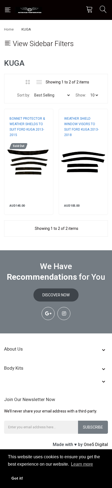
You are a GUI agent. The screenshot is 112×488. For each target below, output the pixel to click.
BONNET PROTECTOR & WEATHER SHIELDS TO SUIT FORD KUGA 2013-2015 (27, 127)
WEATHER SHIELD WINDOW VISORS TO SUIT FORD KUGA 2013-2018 (81, 127)
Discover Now (56, 295)
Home (9, 29)
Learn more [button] (82, 464)
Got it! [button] (17, 478)
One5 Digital (96, 444)
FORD (14, 140)
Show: (81, 95)
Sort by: (23, 95)
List (39, 82)
